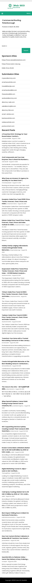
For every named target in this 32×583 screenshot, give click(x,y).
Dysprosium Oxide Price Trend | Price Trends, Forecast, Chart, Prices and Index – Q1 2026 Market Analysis (15, 271)
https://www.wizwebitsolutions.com (14, 60)
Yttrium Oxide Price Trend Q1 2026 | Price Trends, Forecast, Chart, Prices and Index (15, 294)
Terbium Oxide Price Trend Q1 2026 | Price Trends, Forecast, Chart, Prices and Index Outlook (15, 317)
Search (4, 46)
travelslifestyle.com (8, 86)
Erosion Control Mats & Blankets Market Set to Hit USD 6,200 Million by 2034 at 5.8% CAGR (16, 450)
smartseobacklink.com (9, 90)
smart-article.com (8, 114)
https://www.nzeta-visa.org (11, 64)
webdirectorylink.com (9, 106)
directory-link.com (8, 110)
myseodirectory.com (9, 78)
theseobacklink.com (8, 94)
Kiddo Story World (8, 68)
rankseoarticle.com (8, 122)
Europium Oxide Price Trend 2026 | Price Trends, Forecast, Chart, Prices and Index (16, 201)
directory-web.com (8, 102)
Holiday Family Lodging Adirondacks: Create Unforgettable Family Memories (15, 248)
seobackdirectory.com (9, 98)
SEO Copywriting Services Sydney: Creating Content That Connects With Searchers (15, 429)
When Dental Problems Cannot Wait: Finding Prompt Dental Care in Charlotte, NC (15, 403)
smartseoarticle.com (9, 82)
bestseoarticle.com (8, 118)
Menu (28, 13)
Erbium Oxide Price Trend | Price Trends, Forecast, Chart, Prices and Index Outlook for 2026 (16, 222)
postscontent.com (8, 126)
